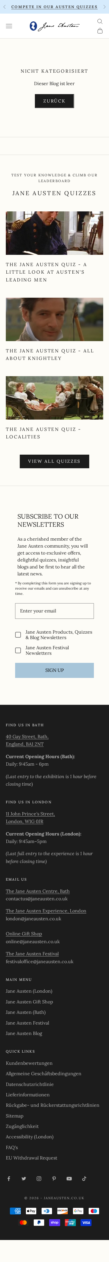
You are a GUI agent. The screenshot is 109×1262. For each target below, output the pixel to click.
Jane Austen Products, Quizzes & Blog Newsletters (59, 634)
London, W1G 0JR (24, 821)
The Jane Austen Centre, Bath (38, 891)
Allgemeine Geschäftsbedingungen (43, 1073)
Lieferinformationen (28, 1095)
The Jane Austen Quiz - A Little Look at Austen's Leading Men (46, 272)
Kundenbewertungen (29, 1063)
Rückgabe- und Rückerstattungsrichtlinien (52, 1105)
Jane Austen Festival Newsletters (47, 650)
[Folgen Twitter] (24, 1178)
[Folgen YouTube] (69, 1178)
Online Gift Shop (24, 934)
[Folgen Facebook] (9, 1178)
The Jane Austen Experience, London (46, 911)
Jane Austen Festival (27, 1023)
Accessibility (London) (29, 1137)
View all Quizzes (54, 461)
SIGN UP (54, 670)
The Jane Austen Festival (32, 953)
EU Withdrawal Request (31, 1158)
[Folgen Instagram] (39, 1178)
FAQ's (12, 1147)
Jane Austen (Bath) (26, 1012)
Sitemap (15, 1116)
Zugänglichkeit (22, 1126)
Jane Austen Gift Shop (29, 1002)
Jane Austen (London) (29, 991)
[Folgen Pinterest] (54, 1178)
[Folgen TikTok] (84, 1178)
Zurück (54, 101)
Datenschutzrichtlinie (30, 1084)
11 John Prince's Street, (30, 814)
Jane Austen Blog (24, 1033)
